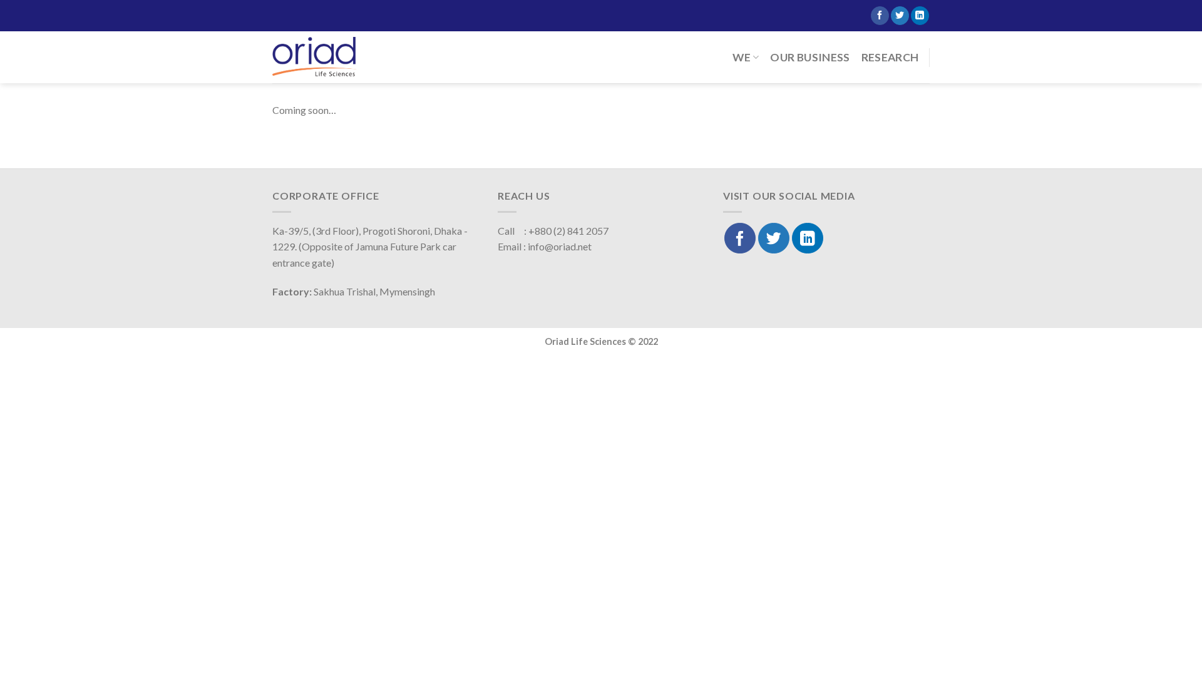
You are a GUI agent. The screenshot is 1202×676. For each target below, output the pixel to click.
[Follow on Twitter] (900, 15)
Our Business (810, 57)
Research (890, 57)
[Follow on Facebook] (880, 15)
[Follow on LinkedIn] (920, 15)
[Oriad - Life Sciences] (314, 57)
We (741, 57)
